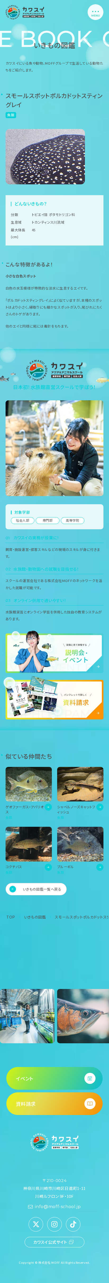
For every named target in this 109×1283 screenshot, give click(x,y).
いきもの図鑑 (35, 917)
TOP (10, 917)
